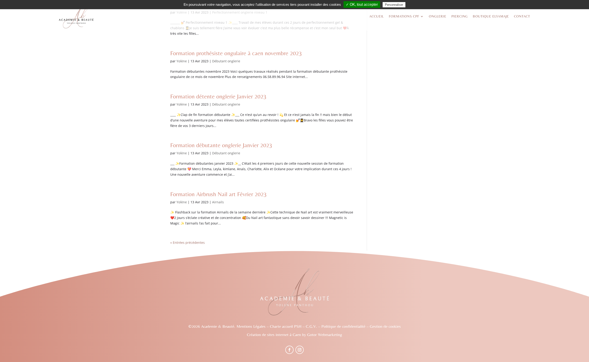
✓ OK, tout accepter (362, 4)
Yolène (181, 61)
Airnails (218, 202)
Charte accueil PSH (285, 326)
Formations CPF (404, 16)
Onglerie (437, 16)
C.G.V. (311, 326)
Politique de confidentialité (343, 326)
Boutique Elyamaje (491, 16)
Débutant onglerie (226, 61)
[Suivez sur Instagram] (299, 350)
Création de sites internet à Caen (274, 334)
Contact (522, 16)
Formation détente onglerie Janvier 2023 (218, 96)
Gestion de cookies (385, 326)
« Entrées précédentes (187, 242)
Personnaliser (394, 4)
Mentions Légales (251, 326)
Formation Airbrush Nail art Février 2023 (218, 194)
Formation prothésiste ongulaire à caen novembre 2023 (236, 53)
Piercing (459, 16)
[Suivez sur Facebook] (289, 350)
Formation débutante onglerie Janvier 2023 (221, 145)
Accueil (376, 16)
